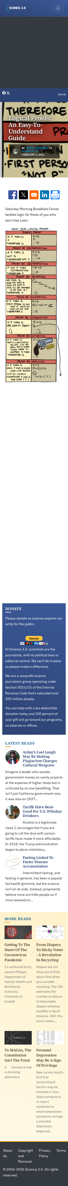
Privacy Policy (44, 1153)
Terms (61, 1150)
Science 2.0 (30, 151)
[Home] (17, 8)
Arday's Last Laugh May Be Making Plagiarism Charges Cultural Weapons (40, 758)
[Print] (55, 194)
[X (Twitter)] (8, 93)
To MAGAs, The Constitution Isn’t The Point (18, 1055)
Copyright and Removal (25, 1156)
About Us (7, 1153)
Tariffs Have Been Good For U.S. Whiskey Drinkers (42, 811)
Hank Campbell (37, 148)
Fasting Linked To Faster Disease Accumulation (38, 862)
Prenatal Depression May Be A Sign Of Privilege (48, 1057)
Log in (62, 94)
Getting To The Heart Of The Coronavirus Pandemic (17, 952)
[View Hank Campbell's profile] (15, 151)
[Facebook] (4, 93)
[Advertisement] (34, 52)
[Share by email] (34, 194)
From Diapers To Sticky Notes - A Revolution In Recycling (49, 952)
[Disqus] (34, 439)
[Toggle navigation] (57, 8)
